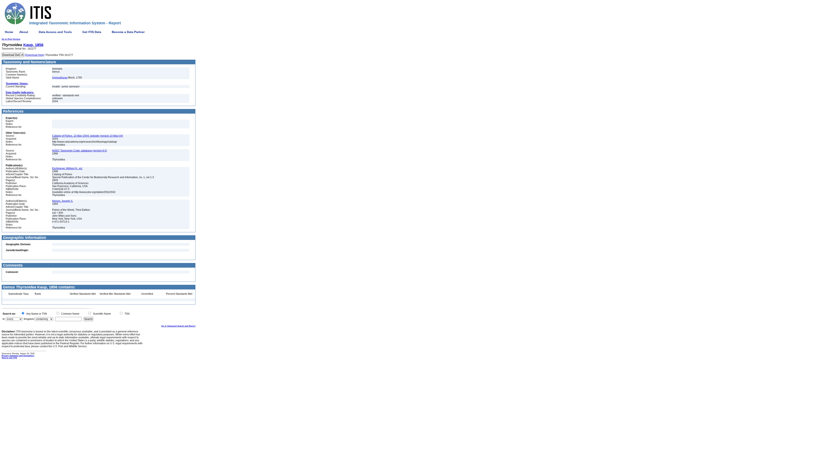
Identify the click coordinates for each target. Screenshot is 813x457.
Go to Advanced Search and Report (178, 326)
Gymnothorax (60, 77)
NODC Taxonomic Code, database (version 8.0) (79, 150)
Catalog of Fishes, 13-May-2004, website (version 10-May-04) (87, 135)
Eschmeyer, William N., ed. (67, 168)
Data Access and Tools (55, 32)
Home (9, 32)
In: (4, 319)
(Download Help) (34, 55)
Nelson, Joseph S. (62, 201)
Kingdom (29, 319)
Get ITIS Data (91, 32)
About (23, 32)
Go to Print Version (11, 39)
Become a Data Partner (128, 32)
